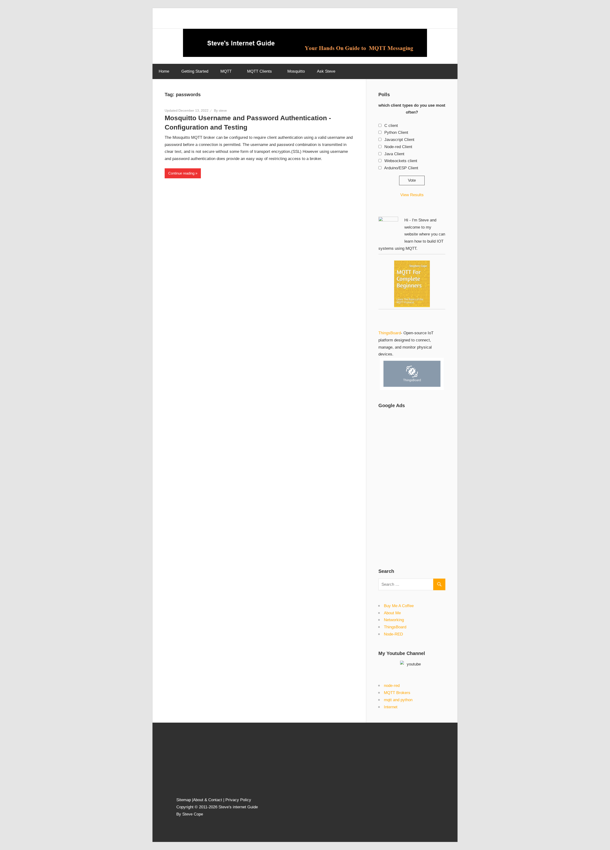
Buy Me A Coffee (399, 606)
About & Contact (207, 800)
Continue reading (181, 173)
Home (164, 71)
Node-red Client (398, 147)
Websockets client (400, 161)
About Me (392, 613)
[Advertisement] (411, 484)
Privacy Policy (238, 800)
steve (223, 110)
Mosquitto (296, 71)
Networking (394, 620)
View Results (412, 195)
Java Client (394, 154)
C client (391, 125)
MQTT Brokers (397, 692)
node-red (392, 685)
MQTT (226, 71)
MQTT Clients (259, 71)
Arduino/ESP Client (401, 168)
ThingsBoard (389, 333)
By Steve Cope (189, 814)
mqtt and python (398, 700)
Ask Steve (326, 71)
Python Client (396, 132)
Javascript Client (399, 139)
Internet (390, 707)
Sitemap (184, 800)
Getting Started (194, 71)
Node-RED (393, 634)
